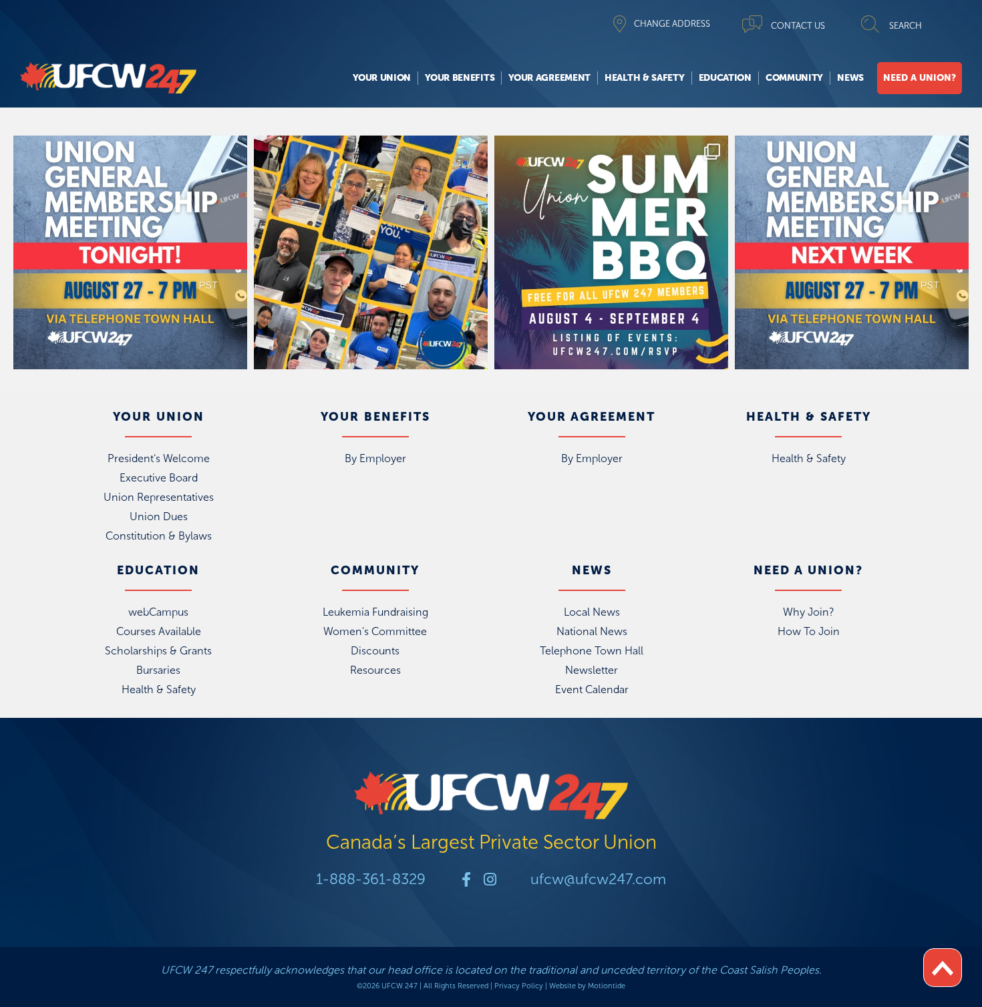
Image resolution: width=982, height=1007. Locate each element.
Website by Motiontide (587, 986)
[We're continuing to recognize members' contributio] (371, 252)
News (850, 77)
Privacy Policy (518, 986)
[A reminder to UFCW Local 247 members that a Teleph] (130, 252)
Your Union (382, 77)
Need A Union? (919, 77)
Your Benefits (459, 77)
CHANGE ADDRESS (672, 24)
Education (725, 77)
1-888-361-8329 (371, 879)
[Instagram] (489, 879)
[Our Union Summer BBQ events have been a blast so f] (611, 252)
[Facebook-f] (466, 879)
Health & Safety (645, 77)
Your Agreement (549, 77)
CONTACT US (798, 26)
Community (794, 77)
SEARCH (905, 26)
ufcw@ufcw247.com (598, 879)
